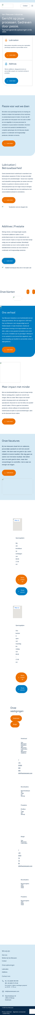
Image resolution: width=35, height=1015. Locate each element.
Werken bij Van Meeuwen (9, 958)
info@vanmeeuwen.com (25, 773)
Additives (4, 972)
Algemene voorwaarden (19, 1012)
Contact (4, 961)
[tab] (16, 718)
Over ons (4, 955)
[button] (28, 291)
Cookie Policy (6, 1013)
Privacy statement (7, 1012)
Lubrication (5, 969)
